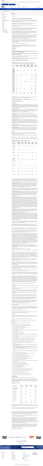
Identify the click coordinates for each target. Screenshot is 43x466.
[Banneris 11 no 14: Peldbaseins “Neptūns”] (31, 437)
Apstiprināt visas (12, 4)
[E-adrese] (24, 458)
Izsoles (3, 26)
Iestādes (3, 15)
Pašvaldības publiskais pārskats (5, 20)
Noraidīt (5, 4)
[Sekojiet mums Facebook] (33, 454)
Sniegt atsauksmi (21, 443)
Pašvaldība (3, 457)
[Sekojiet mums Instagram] (35, 454)
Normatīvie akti (4, 19)
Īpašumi (3, 27)
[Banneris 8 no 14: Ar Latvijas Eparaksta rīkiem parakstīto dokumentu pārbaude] (11, 437)
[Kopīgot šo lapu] (39, 15)
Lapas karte (13, 458)
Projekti (3, 22)
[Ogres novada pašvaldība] (5, 7)
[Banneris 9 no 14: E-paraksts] (18, 437)
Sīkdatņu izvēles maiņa (14, 459)
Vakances (3, 28)
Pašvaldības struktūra (4, 14)
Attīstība (3, 21)
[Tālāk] (40, 437)
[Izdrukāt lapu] (39, 13)
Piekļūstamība (13, 457)
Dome (3, 13)
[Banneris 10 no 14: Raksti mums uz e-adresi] (25, 437)
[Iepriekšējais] (3, 437)
